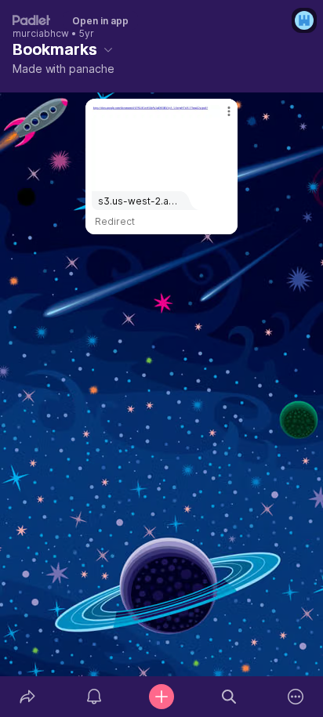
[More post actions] (219, 117)
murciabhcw (41, 33)
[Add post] (161, 696)
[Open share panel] (27, 696)
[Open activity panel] (95, 696)
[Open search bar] (229, 696)
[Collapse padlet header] (108, 49)
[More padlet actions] (295, 696)
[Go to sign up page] (304, 20)
